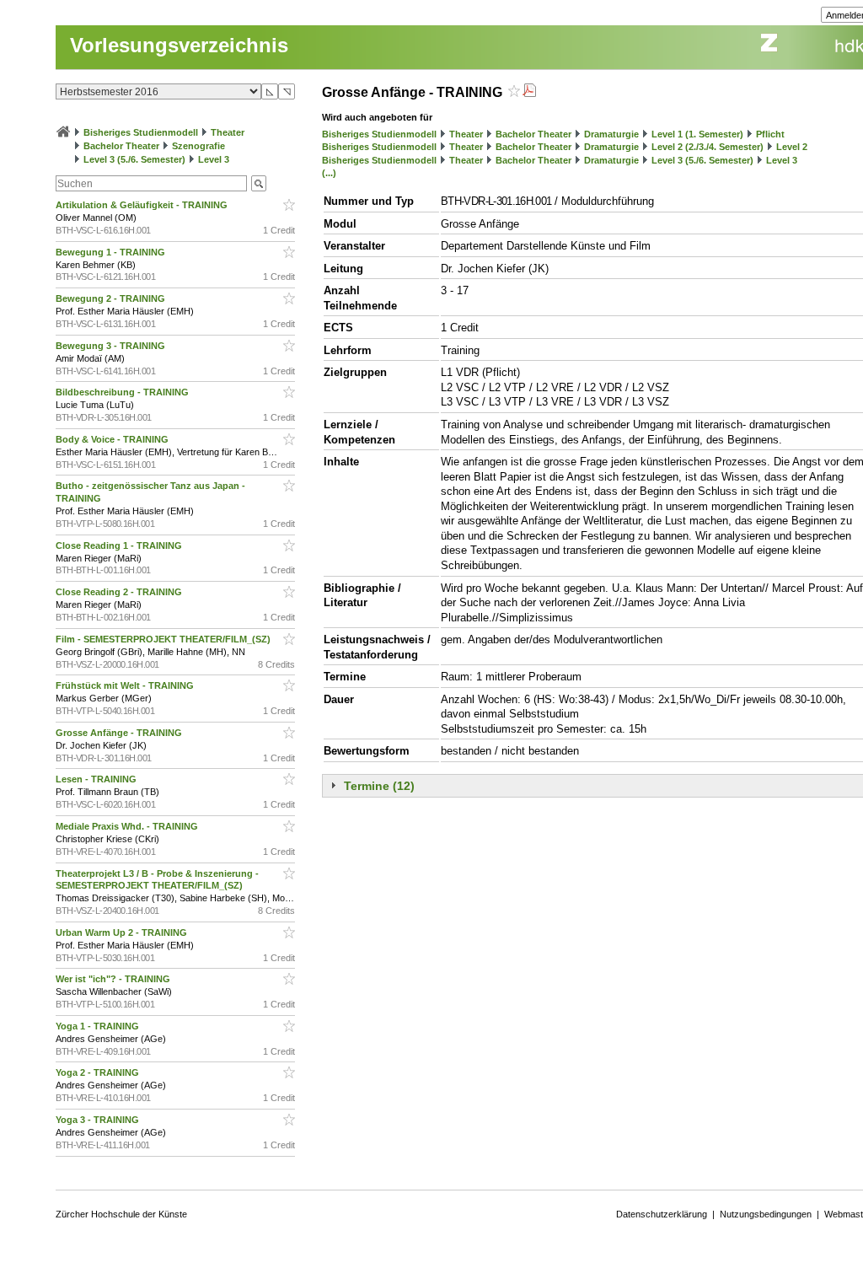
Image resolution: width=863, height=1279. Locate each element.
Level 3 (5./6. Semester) (134, 159)
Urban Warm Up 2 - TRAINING (123, 932)
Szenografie (198, 146)
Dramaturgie (611, 134)
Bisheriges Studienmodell (140, 132)
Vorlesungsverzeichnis (179, 45)
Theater (227, 132)
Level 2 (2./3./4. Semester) (707, 147)
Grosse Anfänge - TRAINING (120, 733)
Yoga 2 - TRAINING (99, 1072)
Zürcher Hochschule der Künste (121, 1214)
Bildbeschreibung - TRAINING (123, 392)
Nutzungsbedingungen (766, 1214)
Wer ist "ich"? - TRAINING (114, 979)
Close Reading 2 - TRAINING (120, 592)
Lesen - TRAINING (97, 779)
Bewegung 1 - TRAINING (112, 252)
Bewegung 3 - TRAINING (112, 346)
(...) (329, 173)
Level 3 (213, 159)
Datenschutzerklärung (661, 1214)
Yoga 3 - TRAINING (99, 1120)
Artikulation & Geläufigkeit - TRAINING (143, 205)
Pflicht (770, 134)
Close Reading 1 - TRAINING (120, 545)
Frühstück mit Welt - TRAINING (126, 685)
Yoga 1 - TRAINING (99, 1026)
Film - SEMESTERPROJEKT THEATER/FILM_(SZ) (164, 639)
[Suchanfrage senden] (258, 183)
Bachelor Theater (121, 146)
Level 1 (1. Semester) (697, 134)
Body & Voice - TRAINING (113, 439)
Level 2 (791, 147)
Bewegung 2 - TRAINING (112, 298)
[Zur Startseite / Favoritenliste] (63, 132)
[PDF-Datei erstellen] (529, 92)
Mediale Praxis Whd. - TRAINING (128, 826)
